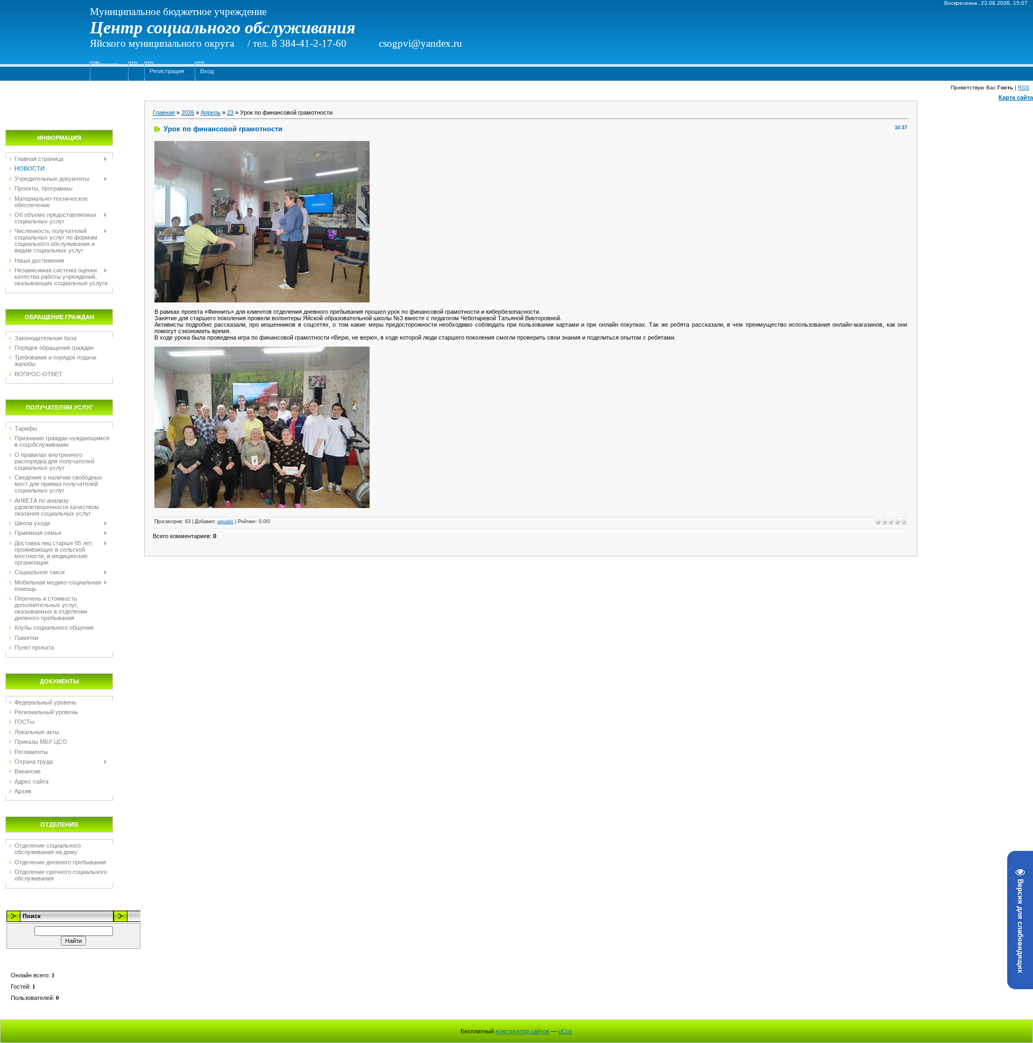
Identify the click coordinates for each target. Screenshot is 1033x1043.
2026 (187, 112)
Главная (106, 64)
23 (230, 112)
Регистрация (167, 71)
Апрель (211, 112)
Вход (207, 71)
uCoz (565, 1031)
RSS (1023, 87)
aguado (225, 521)
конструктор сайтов (522, 1031)
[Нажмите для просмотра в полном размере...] (262, 144)
